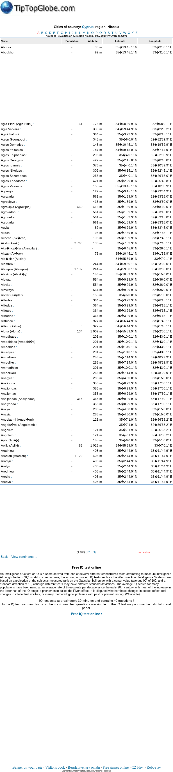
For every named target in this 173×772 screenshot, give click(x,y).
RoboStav (154, 767)
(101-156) (91, 552)
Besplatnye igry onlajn (84, 767)
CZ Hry (137, 767)
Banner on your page (27, 767)
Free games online (116, 767)
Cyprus (87, 27)
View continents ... (24, 556)
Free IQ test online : (86, 614)
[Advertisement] (86, 88)
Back (4, 556)
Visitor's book (55, 767)
